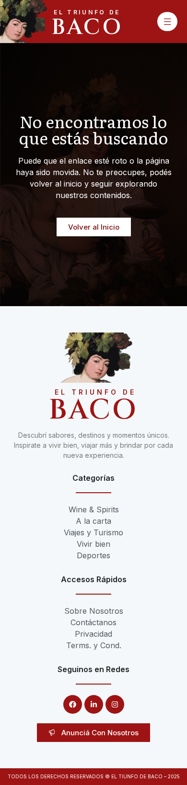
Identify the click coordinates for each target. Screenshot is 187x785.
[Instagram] (114, 704)
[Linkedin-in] (93, 704)
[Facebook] (72, 704)
